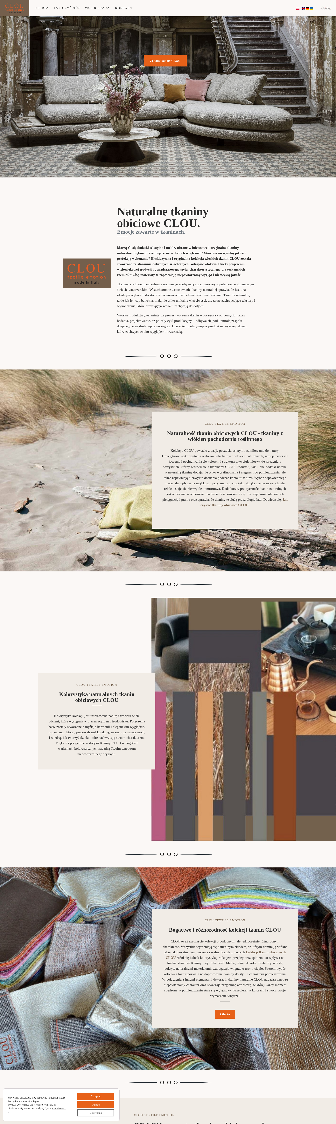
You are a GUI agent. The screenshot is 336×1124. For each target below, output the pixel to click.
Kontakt (124, 8)
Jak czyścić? (67, 8)
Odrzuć (96, 1104)
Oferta (42, 8)
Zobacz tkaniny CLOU (165, 60)
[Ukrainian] (312, 8)
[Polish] (298, 8)
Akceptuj (96, 1096)
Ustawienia (96, 1112)
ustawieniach (59, 1108)
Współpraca (97, 8)
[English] (303, 8)
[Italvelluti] (325, 8)
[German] (307, 8)
